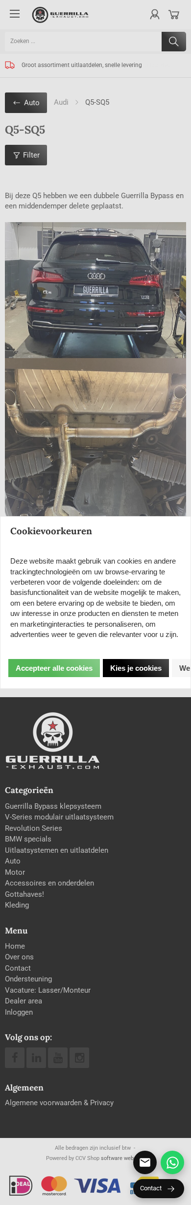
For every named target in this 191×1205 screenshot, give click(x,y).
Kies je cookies (136, 668)
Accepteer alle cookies (54, 668)
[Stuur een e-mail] (145, 1162)
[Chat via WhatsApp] (172, 1162)
